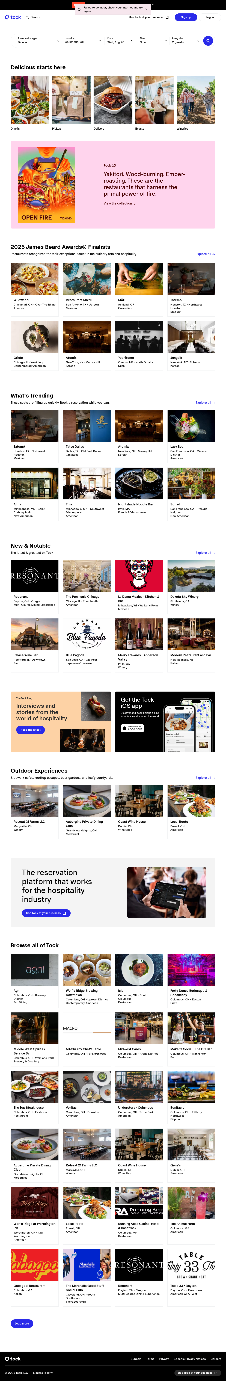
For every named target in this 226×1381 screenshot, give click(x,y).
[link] (35, 290)
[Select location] (100, 41)
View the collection (118, 203)
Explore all (203, 254)
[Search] (208, 41)
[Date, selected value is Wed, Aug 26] (132, 41)
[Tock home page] (13, 17)
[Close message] (146, 9)
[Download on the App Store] (140, 728)
